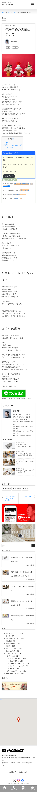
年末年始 (8, 489)
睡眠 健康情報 (10, 643)
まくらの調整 (8, 147)
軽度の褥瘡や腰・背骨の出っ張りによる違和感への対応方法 (25, 454)
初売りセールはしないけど (12, 145)
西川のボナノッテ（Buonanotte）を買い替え (23, 445)
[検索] (33, 545)
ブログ (15, 47)
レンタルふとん (11, 653)
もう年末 (6, 142)
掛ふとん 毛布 (10, 651)
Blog (8, 47)
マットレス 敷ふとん (13, 638)
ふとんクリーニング (17, 666)
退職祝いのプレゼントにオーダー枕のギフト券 (25, 471)
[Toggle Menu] (32, 4)
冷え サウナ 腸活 (11, 648)
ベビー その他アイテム (13, 671)
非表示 (14, 139)
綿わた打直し (14, 661)
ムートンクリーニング (17, 663)
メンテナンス (10, 656)
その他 (12, 668)
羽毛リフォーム (11, 465)
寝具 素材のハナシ (12, 633)
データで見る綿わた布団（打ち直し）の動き (9, 498)
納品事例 (9, 641)
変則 (26, 489)
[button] (18, 719)
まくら (8, 636)
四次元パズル (28, 496)
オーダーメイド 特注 (13, 673)
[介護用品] (14, 686)
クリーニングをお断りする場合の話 (25, 462)
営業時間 (18, 489)
